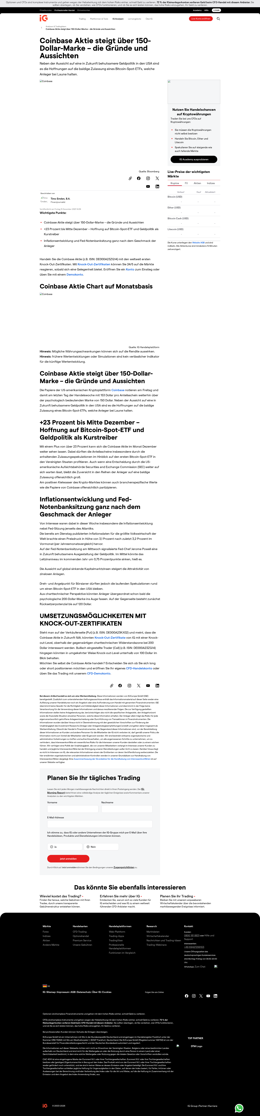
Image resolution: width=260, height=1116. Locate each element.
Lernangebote (134, 18)
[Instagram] (148, 178)
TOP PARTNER (195, 1038)
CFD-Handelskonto (139, 668)
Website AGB (198, 242)
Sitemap (51, 991)
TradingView (116, 940)
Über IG (149, 18)
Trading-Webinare (157, 944)
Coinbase (117, 390)
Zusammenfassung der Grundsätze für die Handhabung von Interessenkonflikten (112, 759)
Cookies (106, 991)
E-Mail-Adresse (55, 817)
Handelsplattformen (120, 926)
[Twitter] (158, 178)
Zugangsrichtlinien (124, 867)
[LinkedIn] (158, 186)
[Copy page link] (130, 178)
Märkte (47, 926)
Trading (82, 18)
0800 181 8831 (191, 935)
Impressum (63, 991)
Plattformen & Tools (99, 18)
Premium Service (82, 940)
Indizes (211, 183)
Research (152, 926)
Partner (203, 1105)
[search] (218, 18)
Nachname (107, 802)
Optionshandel (81, 936)
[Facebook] (139, 178)
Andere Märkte (51, 944)
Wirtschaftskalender (158, 936)
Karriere (212, 1105)
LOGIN (216, 10)
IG (44, 991)
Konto (130, 269)
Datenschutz (84, 991)
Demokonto (75, 274)
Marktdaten (153, 931)
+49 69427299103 (194, 946)
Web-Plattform (117, 931)
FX (186, 183)
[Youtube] (148, 186)
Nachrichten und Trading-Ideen (164, 940)
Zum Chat (200, 966)
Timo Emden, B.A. (60, 198)
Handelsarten (80, 926)
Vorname (52, 802)
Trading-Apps (116, 936)
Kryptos (175, 183)
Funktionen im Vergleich (122, 952)
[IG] (44, 19)
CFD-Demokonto (98, 673)
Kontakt (188, 926)
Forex (46, 931)
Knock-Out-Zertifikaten (94, 264)
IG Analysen (118, 18)
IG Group (193, 1105)
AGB (73, 991)
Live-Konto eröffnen (200, 18)
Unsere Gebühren (82, 944)
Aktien (197, 183)
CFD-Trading (80, 931)
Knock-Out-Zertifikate (110, 637)
